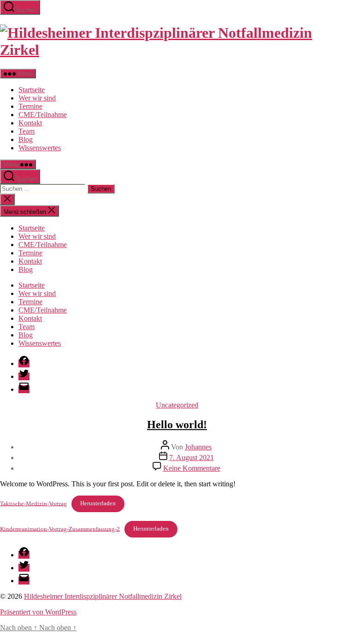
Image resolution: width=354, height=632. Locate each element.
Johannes (198, 447)
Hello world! (177, 425)
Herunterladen (98, 503)
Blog (25, 139)
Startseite (31, 90)
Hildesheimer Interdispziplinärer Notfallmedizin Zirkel (103, 596)
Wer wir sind (37, 98)
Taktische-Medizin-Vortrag (33, 503)
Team (26, 131)
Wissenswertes (39, 148)
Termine (30, 106)
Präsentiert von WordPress (38, 612)
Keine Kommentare (191, 468)
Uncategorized (177, 405)
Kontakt (30, 123)
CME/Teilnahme (42, 114)
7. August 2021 (191, 457)
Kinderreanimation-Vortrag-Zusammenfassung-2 (60, 529)
